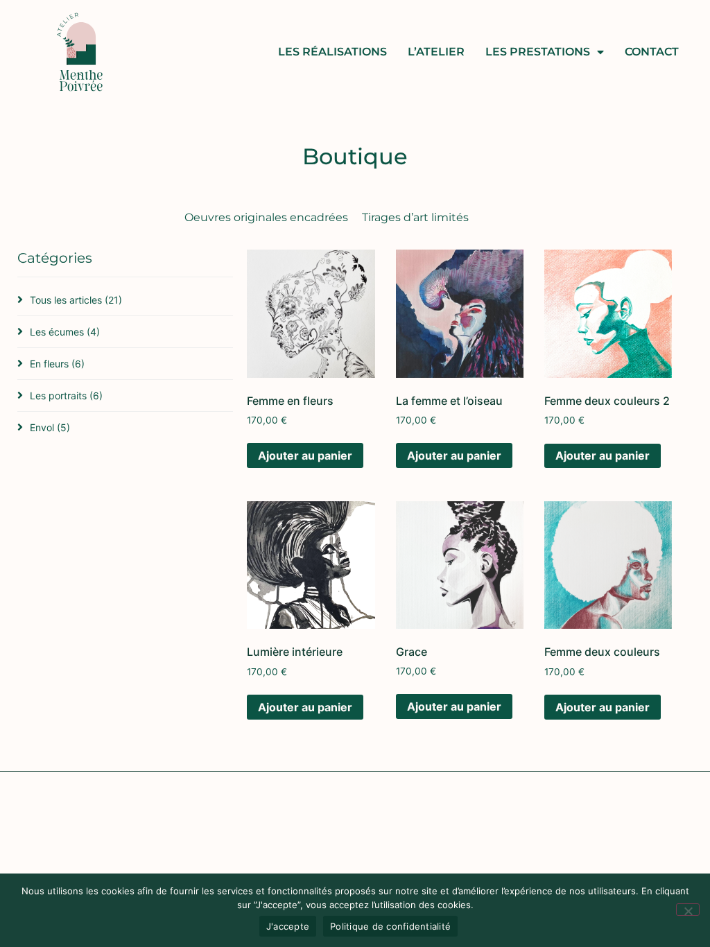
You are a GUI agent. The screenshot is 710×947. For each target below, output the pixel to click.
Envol (50, 427)
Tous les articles (76, 300)
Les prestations (537, 51)
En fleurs (57, 364)
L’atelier (436, 51)
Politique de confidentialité (390, 926)
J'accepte (287, 926)
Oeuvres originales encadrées (266, 217)
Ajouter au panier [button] (305, 455)
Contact (652, 51)
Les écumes (65, 332)
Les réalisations (332, 51)
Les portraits (66, 395)
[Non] (688, 909)
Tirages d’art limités (415, 217)
